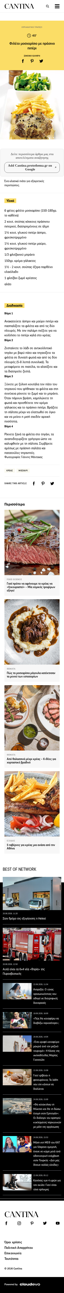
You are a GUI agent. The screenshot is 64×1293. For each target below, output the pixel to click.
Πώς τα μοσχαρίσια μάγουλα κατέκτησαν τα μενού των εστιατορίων (31, 674)
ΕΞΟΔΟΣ (11, 840)
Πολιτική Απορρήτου (18, 1248)
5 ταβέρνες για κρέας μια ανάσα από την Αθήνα (31, 846)
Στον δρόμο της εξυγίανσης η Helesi (24, 918)
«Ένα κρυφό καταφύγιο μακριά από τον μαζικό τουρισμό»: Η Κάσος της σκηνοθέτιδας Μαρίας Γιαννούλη (46, 1050)
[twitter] (41, 61)
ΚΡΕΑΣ (9, 470)
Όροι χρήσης (13, 1242)
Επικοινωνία (13, 1253)
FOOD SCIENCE (14, 579)
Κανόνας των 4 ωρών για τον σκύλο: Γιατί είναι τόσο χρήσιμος (47, 1185)
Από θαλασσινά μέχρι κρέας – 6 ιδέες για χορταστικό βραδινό (31, 760)
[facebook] (23, 61)
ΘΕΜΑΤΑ (11, 668)
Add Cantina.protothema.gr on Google (30, 167)
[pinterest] (32, 61)
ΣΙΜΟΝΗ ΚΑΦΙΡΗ (32, 56)
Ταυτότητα (11, 1259)
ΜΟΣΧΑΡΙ (23, 470)
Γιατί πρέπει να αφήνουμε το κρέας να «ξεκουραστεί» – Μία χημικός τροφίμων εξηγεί (31, 587)
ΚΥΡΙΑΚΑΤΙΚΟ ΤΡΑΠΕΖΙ (32, 27)
